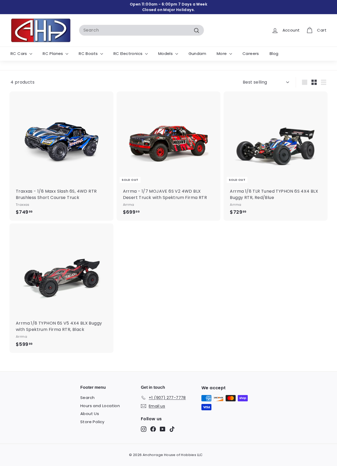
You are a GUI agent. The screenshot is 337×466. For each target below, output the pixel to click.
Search (87, 397)
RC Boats (89, 53)
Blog (274, 53)
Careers (250, 53)
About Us (89, 413)
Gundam (197, 53)
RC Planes (53, 53)
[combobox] (141, 30)
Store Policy (92, 421)
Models (166, 53)
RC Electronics (128, 53)
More (222, 53)
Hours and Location (100, 405)
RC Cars (19, 53)
